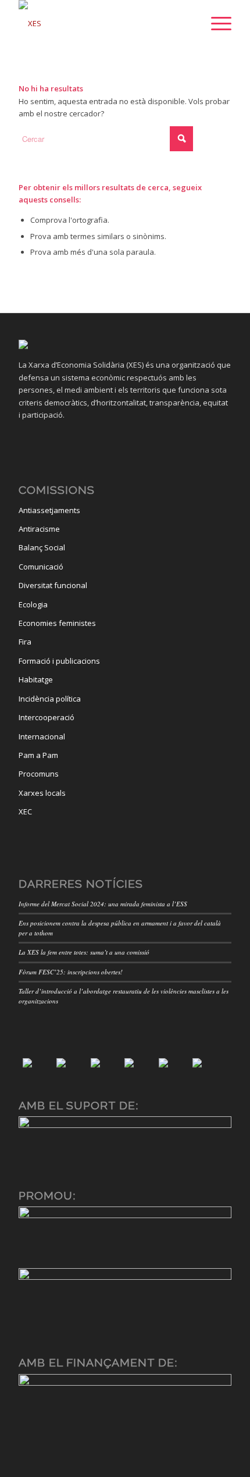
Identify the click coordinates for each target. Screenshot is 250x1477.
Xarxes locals (42, 793)
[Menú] (215, 23)
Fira (25, 641)
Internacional (42, 736)
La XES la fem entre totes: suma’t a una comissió (84, 952)
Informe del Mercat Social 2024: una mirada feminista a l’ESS (103, 903)
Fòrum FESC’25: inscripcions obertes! (71, 971)
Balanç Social (42, 547)
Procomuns (39, 773)
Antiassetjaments (49, 510)
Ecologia (33, 604)
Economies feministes (57, 623)
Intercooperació (46, 717)
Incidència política (50, 698)
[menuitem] (188, 23)
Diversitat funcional (53, 585)
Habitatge (36, 679)
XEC (25, 811)
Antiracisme (39, 529)
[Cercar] (188, 23)
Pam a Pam (38, 755)
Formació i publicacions (59, 661)
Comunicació (41, 566)
